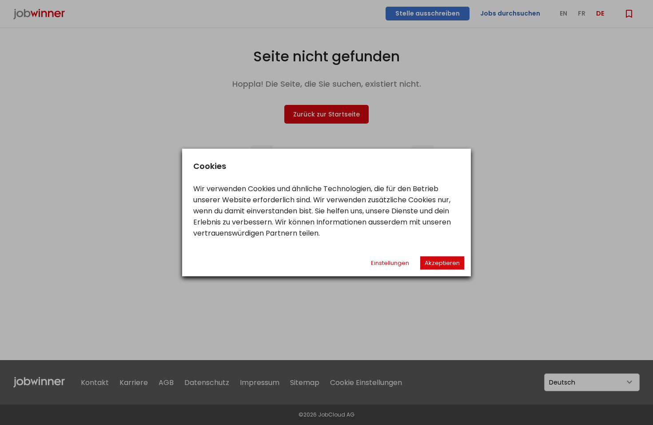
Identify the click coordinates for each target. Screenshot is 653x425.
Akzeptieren (442, 263)
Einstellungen (390, 263)
